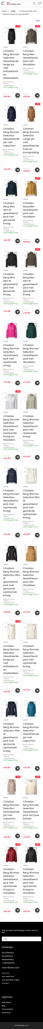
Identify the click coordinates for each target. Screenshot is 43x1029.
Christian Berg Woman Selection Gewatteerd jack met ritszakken (31, 353)
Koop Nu (17, 95)
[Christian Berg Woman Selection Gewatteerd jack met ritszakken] (31, 330)
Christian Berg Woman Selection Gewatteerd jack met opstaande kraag (11, 355)
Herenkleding (7, 956)
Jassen (5, 47)
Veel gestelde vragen (10, 980)
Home (4, 11)
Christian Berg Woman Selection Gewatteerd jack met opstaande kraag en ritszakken (11, 428)
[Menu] (3, 3)
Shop (13, 11)
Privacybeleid (7, 1009)
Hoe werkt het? (8, 976)
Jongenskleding (8, 963)
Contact (5, 983)
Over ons (5, 973)
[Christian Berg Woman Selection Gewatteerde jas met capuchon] (11, 114)
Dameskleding (8, 952)
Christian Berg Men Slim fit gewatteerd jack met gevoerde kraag (10, 213)
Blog (3, 1006)
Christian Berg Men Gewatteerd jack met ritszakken (30, 57)
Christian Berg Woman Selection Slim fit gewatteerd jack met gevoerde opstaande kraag (31, 504)
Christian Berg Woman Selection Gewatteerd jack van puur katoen (31, 810)
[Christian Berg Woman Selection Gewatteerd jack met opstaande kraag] (11, 330)
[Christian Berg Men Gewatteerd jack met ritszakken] (31, 36)
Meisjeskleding (8, 959)
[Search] (34, 3)
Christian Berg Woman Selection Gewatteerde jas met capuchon (11, 137)
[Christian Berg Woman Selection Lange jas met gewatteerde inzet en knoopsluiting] (31, 114)
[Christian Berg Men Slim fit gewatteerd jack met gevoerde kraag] (11, 188)
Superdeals (6, 1002)
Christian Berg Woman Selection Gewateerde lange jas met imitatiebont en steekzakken (11, 64)
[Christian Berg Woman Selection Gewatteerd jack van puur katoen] (31, 787)
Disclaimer (6, 1012)
